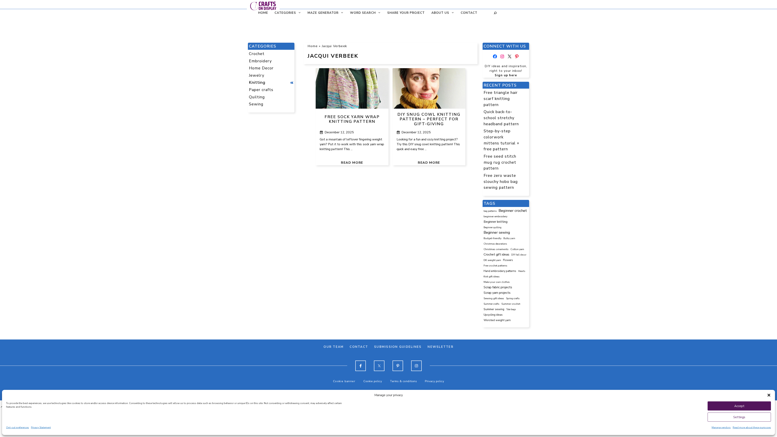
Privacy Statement (41, 427)
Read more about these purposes (752, 427)
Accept (739, 406)
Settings (739, 417)
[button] (769, 395)
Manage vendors (721, 427)
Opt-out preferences (17, 427)
